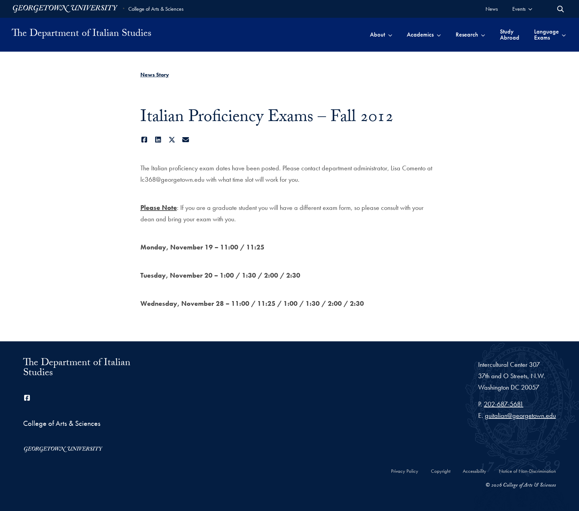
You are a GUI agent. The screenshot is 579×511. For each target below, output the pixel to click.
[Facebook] (144, 139)
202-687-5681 (503, 404)
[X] (172, 139)
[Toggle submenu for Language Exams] (563, 34)
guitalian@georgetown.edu (520, 415)
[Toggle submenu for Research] (483, 34)
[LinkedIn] (158, 139)
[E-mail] (186, 139)
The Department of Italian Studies (81, 35)
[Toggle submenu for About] (390, 34)
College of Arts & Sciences (156, 8)
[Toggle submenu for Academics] (438, 34)
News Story (154, 74)
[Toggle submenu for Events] (530, 9)
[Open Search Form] (560, 9)
